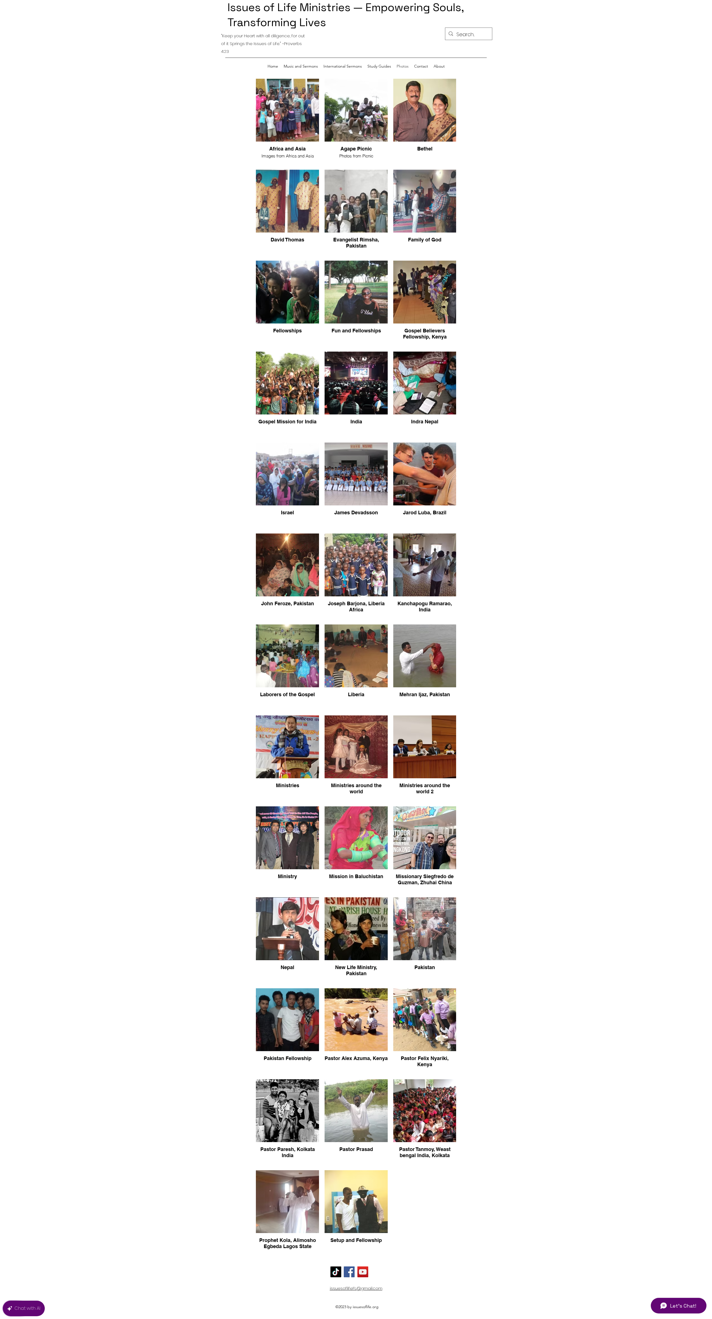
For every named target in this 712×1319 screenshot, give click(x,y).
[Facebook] (349, 1271)
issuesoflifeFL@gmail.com (356, 1288)
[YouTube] (362, 1271)
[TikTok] (335, 1271)
